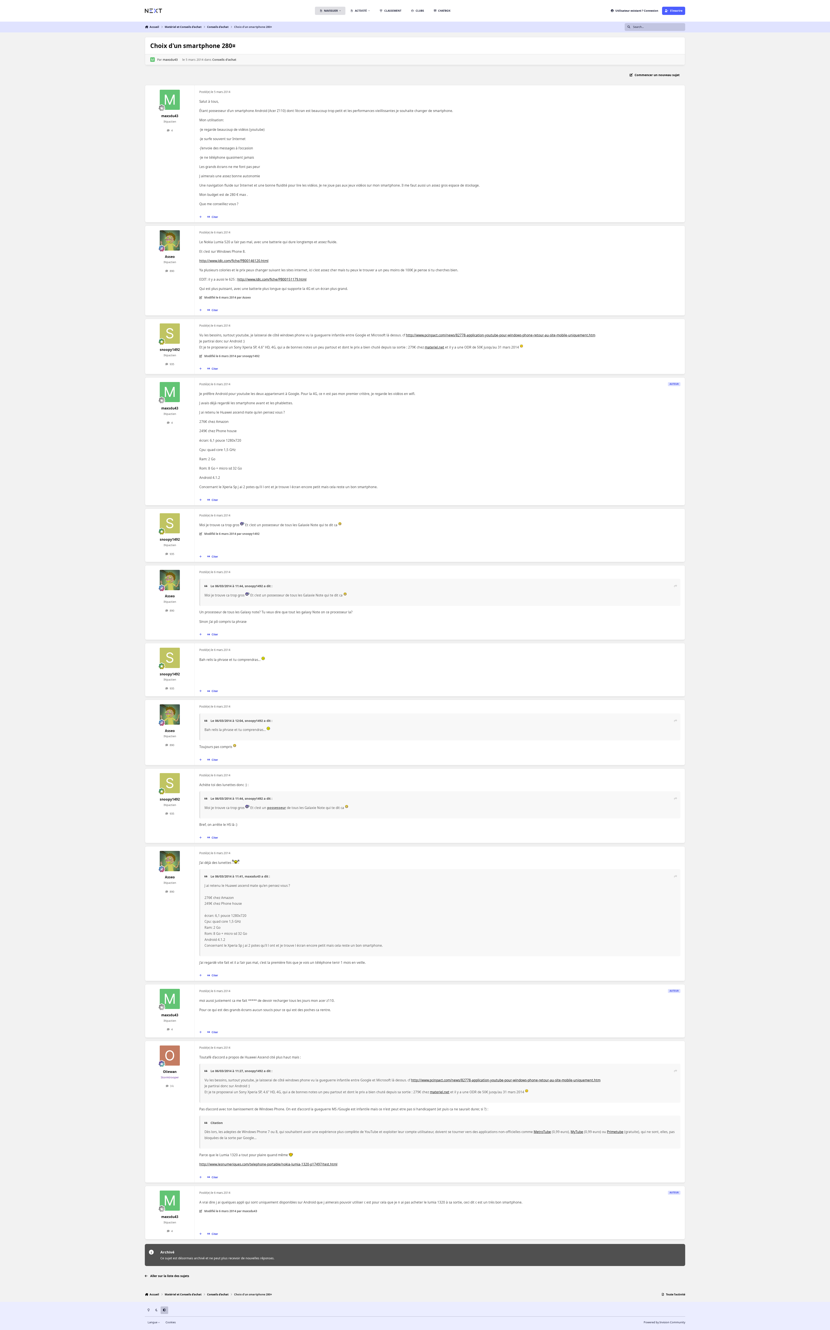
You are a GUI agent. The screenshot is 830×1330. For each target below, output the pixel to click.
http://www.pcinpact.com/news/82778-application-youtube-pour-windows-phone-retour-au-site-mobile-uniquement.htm (500, 335)
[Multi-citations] (200, 217)
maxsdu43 (170, 60)
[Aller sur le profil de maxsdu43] (152, 59)
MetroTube (542, 1132)
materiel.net (434, 347)
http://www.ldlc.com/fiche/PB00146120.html (233, 261)
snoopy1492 (170, 349)
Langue (153, 1322)
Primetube (615, 1132)
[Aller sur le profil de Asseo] (170, 240)
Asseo (170, 256)
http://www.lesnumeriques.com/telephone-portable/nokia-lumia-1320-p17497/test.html (268, 1164)
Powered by (664, 1322)
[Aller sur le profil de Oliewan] (170, 1055)
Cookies (171, 1322)
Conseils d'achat (224, 60)
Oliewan (170, 1071)
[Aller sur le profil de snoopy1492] (170, 333)
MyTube (577, 1132)
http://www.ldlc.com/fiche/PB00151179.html (271, 279)
